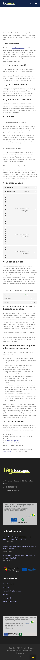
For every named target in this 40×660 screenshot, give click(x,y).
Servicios (6, 587)
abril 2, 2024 (7, 560)
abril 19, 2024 (7, 551)
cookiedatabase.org (9, 451)
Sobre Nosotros (8, 584)
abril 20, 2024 (8, 542)
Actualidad (6, 594)
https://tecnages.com (18, 48)
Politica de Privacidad (10, 601)
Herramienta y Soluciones (12, 591)
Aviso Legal (7, 598)
